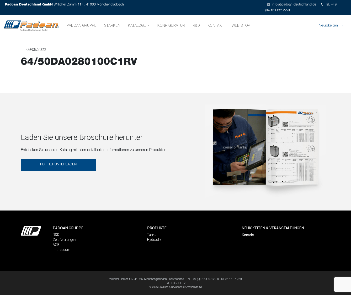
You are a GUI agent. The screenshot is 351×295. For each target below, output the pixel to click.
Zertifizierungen (64, 240)
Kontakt (215, 25)
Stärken (112, 25)
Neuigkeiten (328, 25)
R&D (196, 25)
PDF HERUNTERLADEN (58, 164)
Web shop (241, 25)
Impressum (61, 250)
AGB (56, 245)
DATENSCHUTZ (176, 283)
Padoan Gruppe (81, 25)
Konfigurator (171, 25)
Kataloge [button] (137, 25)
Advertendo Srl (194, 287)
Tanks (151, 235)
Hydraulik (154, 240)
